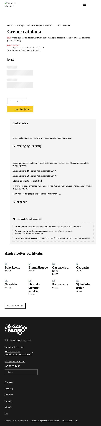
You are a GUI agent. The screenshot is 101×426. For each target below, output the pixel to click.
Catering (20, 25)
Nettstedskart (54, 421)
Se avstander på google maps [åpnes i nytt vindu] (35, 194)
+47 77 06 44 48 (12, 366)
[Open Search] (89, 4)
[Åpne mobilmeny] (84, 5)
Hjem (9, 25)
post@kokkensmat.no (15, 361)
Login (75, 421)
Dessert (48, 25)
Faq (6, 413)
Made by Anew (67, 421)
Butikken (9, 394)
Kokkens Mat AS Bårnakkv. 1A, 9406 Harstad (18, 353)
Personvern (35, 421)
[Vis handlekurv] (95, 4)
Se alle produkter (15, 305)
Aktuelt (8, 407)
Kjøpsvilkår (44, 421)
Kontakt (8, 401)
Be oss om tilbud (34, 181)
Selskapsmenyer (34, 25)
